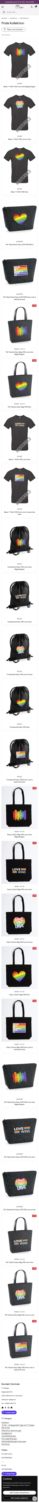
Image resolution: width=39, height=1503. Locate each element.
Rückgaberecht (7, 1433)
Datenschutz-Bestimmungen (11, 1431)
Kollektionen (13, 18)
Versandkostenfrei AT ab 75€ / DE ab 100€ (19, 2)
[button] (36, 7)
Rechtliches (6, 1444)
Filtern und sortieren (15, 29)
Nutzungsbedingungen (9, 1439)
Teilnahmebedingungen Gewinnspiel (14, 1441)
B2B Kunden (6, 1428)
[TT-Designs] (19, 7)
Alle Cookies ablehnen (19, 1498)
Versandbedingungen (9, 1436)
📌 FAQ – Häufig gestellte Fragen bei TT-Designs (18, 1425)
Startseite (4, 18)
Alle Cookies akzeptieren (19, 1493)
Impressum (5, 1422)
